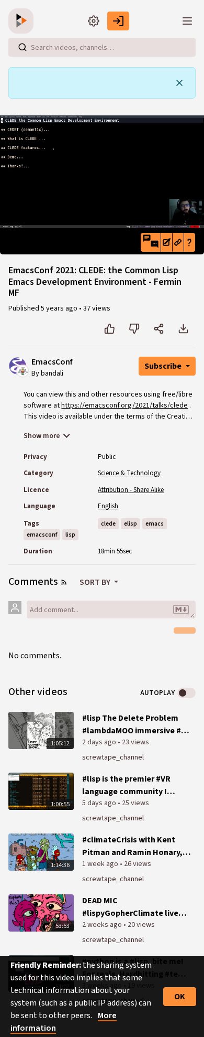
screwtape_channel (113, 757)
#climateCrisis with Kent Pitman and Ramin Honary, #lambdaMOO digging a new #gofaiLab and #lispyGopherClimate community (134, 846)
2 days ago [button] (100, 742)
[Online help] (189, 242)
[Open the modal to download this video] (183, 328)
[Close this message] (179, 83)
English (108, 506)
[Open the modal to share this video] (158, 328)
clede (108, 523)
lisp (70, 534)
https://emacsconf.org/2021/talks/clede (124, 405)
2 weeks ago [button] (102, 925)
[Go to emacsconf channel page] (22, 370)
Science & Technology (129, 473)
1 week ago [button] (101, 864)
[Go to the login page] (118, 21)
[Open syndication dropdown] (64, 582)
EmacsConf (52, 362)
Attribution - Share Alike (131, 490)
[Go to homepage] (23, 21)
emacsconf (42, 534)
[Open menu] (187, 21)
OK (179, 996)
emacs (154, 523)
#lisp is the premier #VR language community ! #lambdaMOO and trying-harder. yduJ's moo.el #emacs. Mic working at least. (129, 785)
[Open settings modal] (94, 21)
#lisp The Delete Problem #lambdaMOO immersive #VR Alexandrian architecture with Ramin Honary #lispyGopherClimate (136, 724)
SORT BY (96, 582)
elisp (130, 523)
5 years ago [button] (60, 308)
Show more (42, 436)
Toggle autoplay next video (186, 693)
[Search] (22, 47)
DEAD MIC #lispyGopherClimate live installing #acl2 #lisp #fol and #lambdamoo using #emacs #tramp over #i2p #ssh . (130, 907)
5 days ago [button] (100, 803)
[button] (151, 242)
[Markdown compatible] (181, 609)
